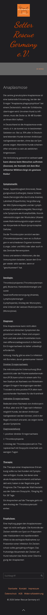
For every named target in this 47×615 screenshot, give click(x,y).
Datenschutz (11, 593)
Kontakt (23, 588)
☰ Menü (40, 69)
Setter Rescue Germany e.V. (23, 39)
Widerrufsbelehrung (33, 593)
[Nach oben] (24, 609)
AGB (20, 593)
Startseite (12, 588)
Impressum (33, 588)
